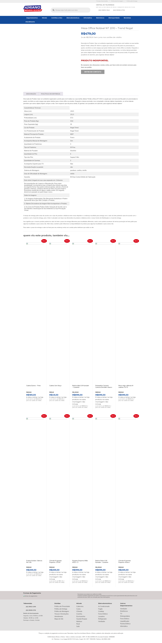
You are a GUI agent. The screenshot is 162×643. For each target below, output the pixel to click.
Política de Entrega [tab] (50, 94)
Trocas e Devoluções (102, 1)
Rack (78, 624)
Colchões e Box (56, 18)
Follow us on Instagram (93, 1)
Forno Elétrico (103, 614)
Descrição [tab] (31, 94)
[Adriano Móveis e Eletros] (32, 9)
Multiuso (79, 621)
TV (121, 614)
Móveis (44, 18)
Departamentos (32, 18)
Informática (88, 18)
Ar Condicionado (104, 606)
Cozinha (79, 614)
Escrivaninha (80, 616)
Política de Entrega (132, 1)
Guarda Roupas (81, 619)
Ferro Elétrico (124, 618)
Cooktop (101, 611)
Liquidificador (124, 621)
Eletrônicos (100, 18)
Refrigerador (102, 619)
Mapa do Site (58, 619)
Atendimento (30, 22)
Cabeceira (79, 606)
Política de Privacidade (62, 606)
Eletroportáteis (114, 18)
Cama (78, 609)
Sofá (78, 626)
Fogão (100, 609)
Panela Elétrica (125, 623)
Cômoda (79, 611)
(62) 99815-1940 (104, 10)
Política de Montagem (117, 1)
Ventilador (101, 621)
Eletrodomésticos (73, 18)
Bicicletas (127, 18)
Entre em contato (92, 72)
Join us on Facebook (90, 1)
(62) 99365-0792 (119, 10)
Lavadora (101, 616)
